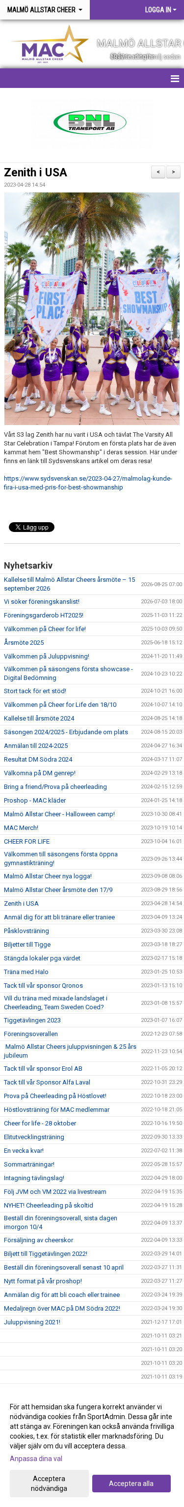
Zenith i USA (35, 172)
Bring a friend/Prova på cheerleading (55, 786)
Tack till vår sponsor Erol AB (43, 1068)
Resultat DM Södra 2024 (38, 759)
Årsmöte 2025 (24, 642)
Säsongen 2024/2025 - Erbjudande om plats (66, 732)
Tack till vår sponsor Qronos (43, 985)
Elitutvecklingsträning (34, 1137)
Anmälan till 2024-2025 (36, 745)
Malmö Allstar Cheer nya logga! (48, 876)
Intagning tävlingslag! (34, 1178)
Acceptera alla (131, 1483)
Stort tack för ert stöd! (35, 691)
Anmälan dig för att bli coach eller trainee (62, 1294)
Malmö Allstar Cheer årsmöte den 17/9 (58, 889)
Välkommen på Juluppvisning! (46, 656)
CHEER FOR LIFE (27, 841)
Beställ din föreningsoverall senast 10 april (64, 1267)
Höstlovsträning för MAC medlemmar (56, 1109)
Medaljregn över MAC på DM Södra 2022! (62, 1308)
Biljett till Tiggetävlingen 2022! (45, 1253)
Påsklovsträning (26, 930)
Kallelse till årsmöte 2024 (39, 718)
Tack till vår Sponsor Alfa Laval (47, 1082)
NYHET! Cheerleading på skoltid (48, 1205)
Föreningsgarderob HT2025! (43, 615)
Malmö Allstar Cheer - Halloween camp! (59, 814)
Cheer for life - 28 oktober (40, 1123)
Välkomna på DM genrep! (40, 773)
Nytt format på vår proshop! (43, 1281)
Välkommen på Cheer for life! (45, 629)
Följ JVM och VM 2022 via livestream (55, 1191)
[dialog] (92, 1447)
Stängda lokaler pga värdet (42, 958)
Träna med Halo (26, 972)
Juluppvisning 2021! (32, 1322)
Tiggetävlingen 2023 (32, 1020)
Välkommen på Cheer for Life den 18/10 (60, 704)
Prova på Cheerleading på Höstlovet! (55, 1096)
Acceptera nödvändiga (49, 1483)
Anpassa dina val (36, 1459)
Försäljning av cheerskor (38, 1240)
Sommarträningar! (29, 1164)
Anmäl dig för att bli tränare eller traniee (59, 917)
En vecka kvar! (24, 1150)
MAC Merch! (21, 827)
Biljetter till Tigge (27, 944)
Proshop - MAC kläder (35, 800)
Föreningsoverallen (31, 1034)
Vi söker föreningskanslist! (41, 601)
